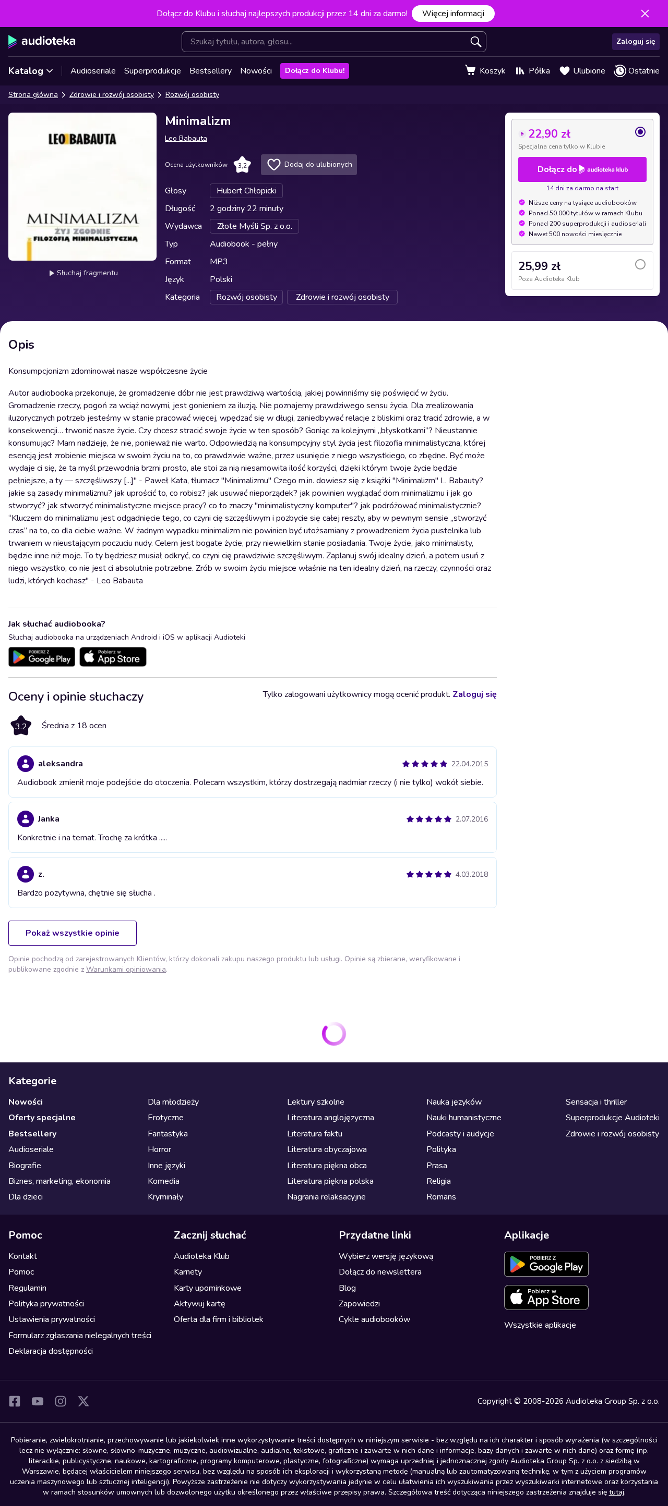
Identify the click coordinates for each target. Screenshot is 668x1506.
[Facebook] (14, 1401)
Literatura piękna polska (330, 1181)
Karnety (188, 1272)
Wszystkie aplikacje (540, 1325)
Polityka (441, 1149)
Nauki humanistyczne (464, 1117)
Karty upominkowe (208, 1288)
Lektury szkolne (315, 1102)
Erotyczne (166, 1117)
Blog (347, 1288)
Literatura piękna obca (327, 1165)
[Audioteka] (42, 42)
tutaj (616, 1492)
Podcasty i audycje (460, 1134)
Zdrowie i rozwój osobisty (111, 95)
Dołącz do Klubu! (314, 71)
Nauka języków (454, 1102)
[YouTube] (37, 1401)
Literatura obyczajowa (327, 1149)
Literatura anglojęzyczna (330, 1117)
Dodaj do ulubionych (318, 164)
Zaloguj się (635, 41)
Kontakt (22, 1256)
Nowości (256, 71)
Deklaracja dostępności (50, 1351)
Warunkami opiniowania (126, 969)
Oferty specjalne (42, 1117)
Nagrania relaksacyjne (326, 1197)
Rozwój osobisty (192, 95)
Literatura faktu (314, 1134)
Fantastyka (168, 1134)
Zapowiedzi (359, 1303)
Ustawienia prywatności (51, 1319)
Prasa (436, 1165)
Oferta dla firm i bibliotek (219, 1319)
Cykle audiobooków (374, 1319)
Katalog (25, 71)
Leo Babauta (186, 138)
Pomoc (21, 1272)
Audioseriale (93, 71)
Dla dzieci (25, 1197)
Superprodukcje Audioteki (613, 1117)
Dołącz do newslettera (380, 1272)
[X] (83, 1401)
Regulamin (27, 1288)
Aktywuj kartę (199, 1303)
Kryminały (165, 1197)
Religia (438, 1181)
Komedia (164, 1181)
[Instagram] (60, 1401)
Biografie (24, 1165)
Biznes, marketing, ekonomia (59, 1181)
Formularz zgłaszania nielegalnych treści (79, 1335)
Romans (441, 1197)
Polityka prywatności (46, 1303)
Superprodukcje (152, 71)
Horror (159, 1149)
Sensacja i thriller (596, 1102)
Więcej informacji (453, 13)
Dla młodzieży (173, 1102)
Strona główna (33, 95)
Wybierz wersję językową (386, 1256)
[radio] (582, 138)
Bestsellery (210, 71)
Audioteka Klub (202, 1256)
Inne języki (166, 1165)
